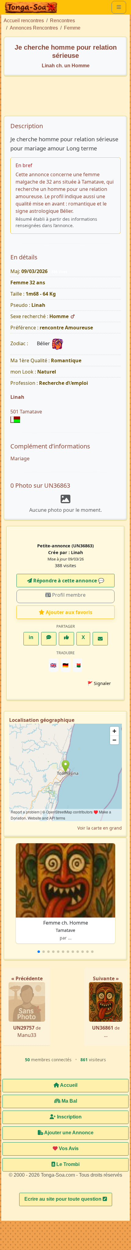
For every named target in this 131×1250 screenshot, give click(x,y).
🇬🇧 (53, 665)
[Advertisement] (68, 99)
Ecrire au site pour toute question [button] (63, 1199)
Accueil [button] (68, 1085)
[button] (38, 951)
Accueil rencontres (24, 20)
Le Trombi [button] (67, 1164)
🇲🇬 (78, 665)
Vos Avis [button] (68, 1148)
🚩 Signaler (99, 683)
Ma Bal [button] (68, 1101)
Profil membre (68, 595)
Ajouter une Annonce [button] (68, 1132)
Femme (72, 27)
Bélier (44, 343)
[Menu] (119, 7)
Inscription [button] (69, 1116)
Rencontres (62, 20)
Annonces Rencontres (34, 27)
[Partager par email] (100, 638)
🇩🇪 (65, 665)
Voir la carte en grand (99, 828)
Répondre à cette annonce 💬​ (68, 580)
